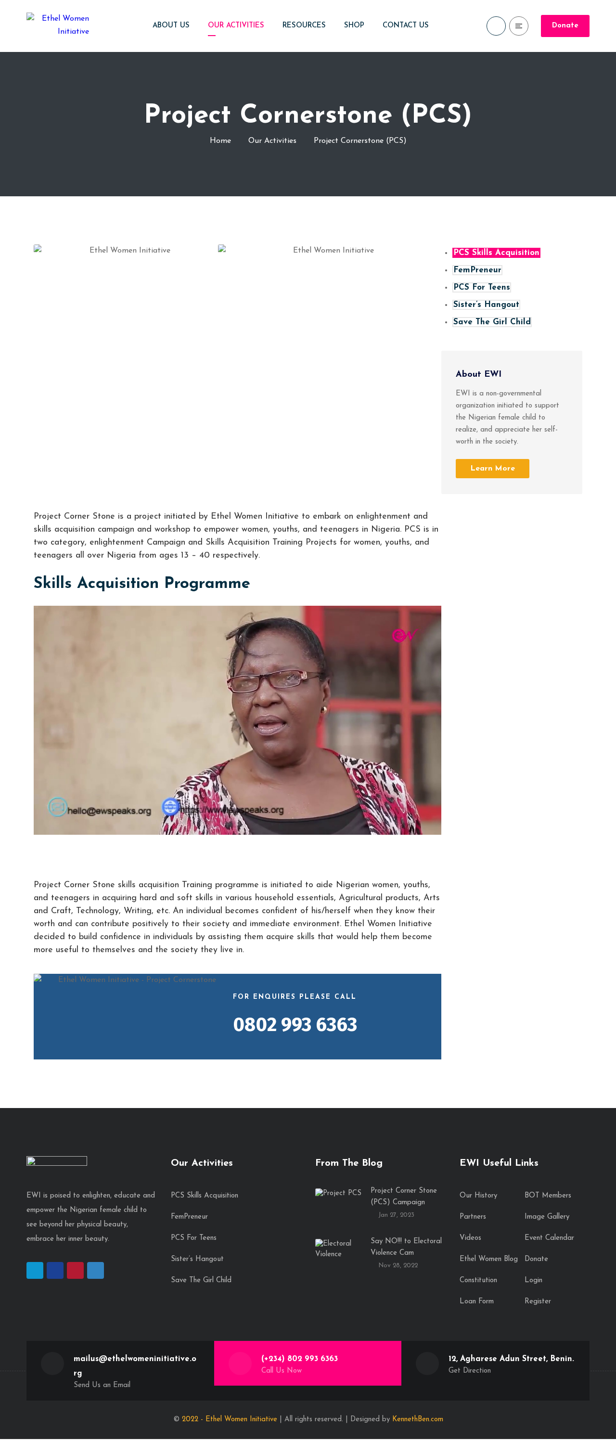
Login (533, 1280)
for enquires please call (295, 997)
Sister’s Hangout (486, 305)
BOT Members (548, 1195)
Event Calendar (549, 1238)
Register (538, 1301)
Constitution (478, 1280)
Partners (473, 1217)
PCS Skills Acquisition (496, 253)
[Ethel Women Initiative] (57, 25)
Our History (478, 1195)
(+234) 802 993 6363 (299, 1359)
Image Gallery (547, 1217)
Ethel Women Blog (489, 1259)
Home (220, 140)
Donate (565, 25)
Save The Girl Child (492, 322)
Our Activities (272, 140)
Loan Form (477, 1301)
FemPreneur (477, 270)
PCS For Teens (481, 287)
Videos (470, 1238)
